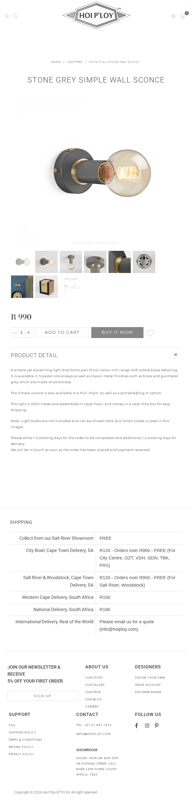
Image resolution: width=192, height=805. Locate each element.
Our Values (95, 685)
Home (56, 62)
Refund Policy (21, 747)
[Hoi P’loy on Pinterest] (158, 725)
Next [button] (172, 172)
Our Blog (93, 699)
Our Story (94, 677)
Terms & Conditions (25, 739)
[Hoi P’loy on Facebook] (138, 725)
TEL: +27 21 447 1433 (93, 725)
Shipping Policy (22, 732)
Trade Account (148, 685)
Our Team (93, 692)
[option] (96, 172)
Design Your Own (150, 677)
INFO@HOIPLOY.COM (93, 734)
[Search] (15, 15)
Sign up (42, 696)
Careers (92, 706)
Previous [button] (15, 172)
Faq (12, 725)
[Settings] (173, 15)
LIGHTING (75, 62)
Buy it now (117, 332)
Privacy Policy (21, 754)
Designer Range (148, 692)
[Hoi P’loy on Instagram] (148, 725)
